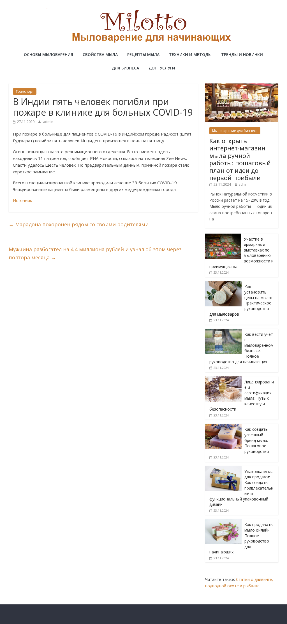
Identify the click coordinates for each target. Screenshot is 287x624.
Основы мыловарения (48, 54)
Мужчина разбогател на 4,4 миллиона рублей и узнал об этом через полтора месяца (95, 253)
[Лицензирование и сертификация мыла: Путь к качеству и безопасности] (223, 379)
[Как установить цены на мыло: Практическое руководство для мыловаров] (223, 284)
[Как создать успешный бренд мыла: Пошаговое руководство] (223, 426)
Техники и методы (190, 54)
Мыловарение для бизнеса (235, 130)
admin (48, 121)
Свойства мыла (100, 54)
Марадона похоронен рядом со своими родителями (79, 224)
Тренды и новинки (242, 54)
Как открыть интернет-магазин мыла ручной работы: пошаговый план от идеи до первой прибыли (240, 159)
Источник (22, 200)
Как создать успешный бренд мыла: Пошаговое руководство (256, 440)
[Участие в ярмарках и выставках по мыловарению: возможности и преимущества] (223, 236)
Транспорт (25, 91)
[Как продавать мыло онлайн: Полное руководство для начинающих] (223, 522)
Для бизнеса (125, 68)
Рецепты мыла (143, 54)
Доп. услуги (162, 68)
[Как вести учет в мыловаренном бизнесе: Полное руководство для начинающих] (223, 331)
